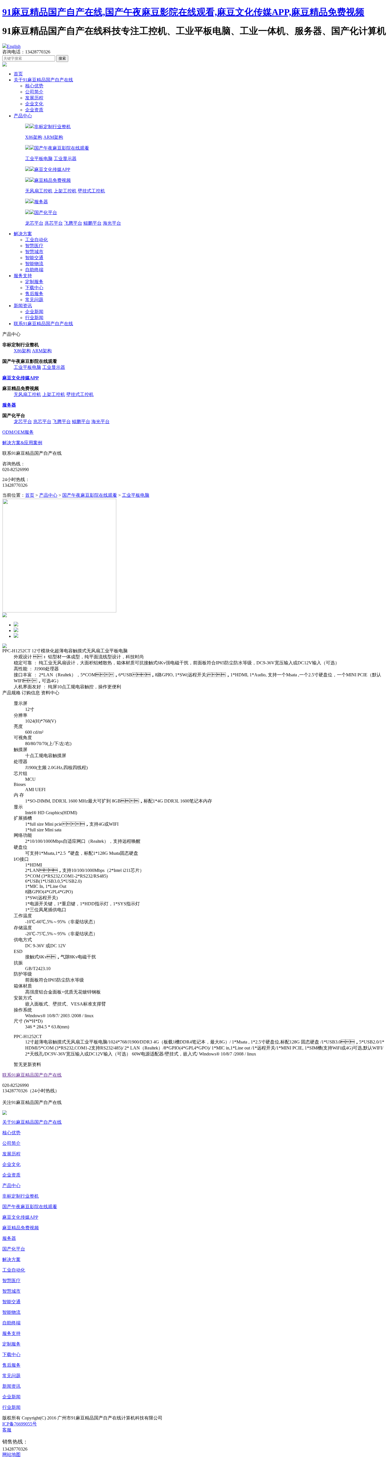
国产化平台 (13, 1248)
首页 (18, 73)
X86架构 (33, 137)
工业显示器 (65, 158)
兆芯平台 (54, 223)
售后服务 (34, 293)
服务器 (9, 1238)
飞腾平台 (73, 223)
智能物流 (34, 263)
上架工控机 (65, 190)
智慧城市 (34, 251)
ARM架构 (53, 137)
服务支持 (23, 275)
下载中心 (34, 287)
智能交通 (34, 257)
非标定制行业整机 (20, 1196)
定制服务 (34, 281)
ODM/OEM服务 (18, 432)
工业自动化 (36, 239)
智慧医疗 (34, 245)
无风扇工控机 (39, 190)
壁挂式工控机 (91, 190)
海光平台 (112, 223)
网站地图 (11, 1454)
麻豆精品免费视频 (20, 1227)
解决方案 (23, 233)
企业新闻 (34, 311)
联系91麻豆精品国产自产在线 (43, 323)
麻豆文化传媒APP (20, 1217)
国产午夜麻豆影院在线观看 (89, 495)
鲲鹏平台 (92, 223)
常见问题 (34, 299)
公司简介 (34, 91)
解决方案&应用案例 (22, 442)
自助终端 (34, 269)
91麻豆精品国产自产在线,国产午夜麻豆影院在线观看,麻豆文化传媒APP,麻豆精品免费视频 (183, 12)
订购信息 (31, 692)
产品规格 (11, 692)
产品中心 (23, 115)
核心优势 (34, 85)
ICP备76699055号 (19, 1423)
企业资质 (34, 109)
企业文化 (34, 103)
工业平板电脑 (39, 158)
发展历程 (34, 97)
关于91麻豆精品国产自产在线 (43, 79)
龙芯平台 (34, 223)
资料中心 (50, 692)
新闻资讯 (23, 305)
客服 (6, 1429)
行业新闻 (34, 317)
